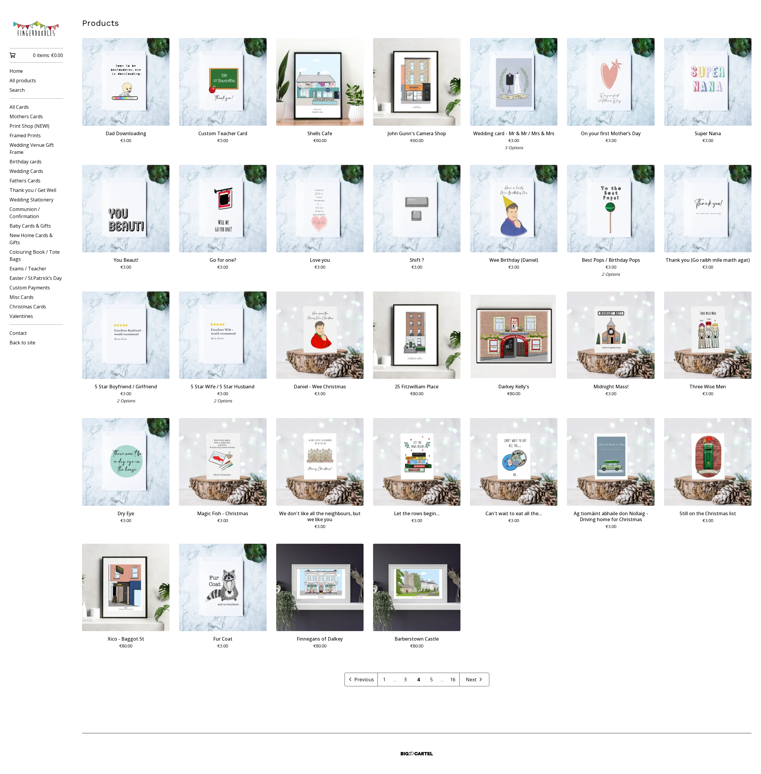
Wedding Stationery (32, 199)
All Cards (19, 107)
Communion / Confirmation (25, 213)
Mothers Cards (26, 116)
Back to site (22, 342)
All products (23, 80)
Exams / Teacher (28, 268)
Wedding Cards (26, 171)
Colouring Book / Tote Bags (35, 255)
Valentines (21, 316)
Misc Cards (22, 297)
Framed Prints (25, 135)
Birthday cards (26, 161)
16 (452, 679)
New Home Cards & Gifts (31, 239)
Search (17, 90)
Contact (18, 333)
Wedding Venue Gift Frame (32, 148)
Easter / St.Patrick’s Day (36, 278)
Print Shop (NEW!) (29, 126)
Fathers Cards (25, 180)
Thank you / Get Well (33, 190)
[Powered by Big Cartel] (417, 753)
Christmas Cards (28, 306)
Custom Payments (30, 287)
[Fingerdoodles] (36, 28)
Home (16, 71)
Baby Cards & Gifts (30, 226)
